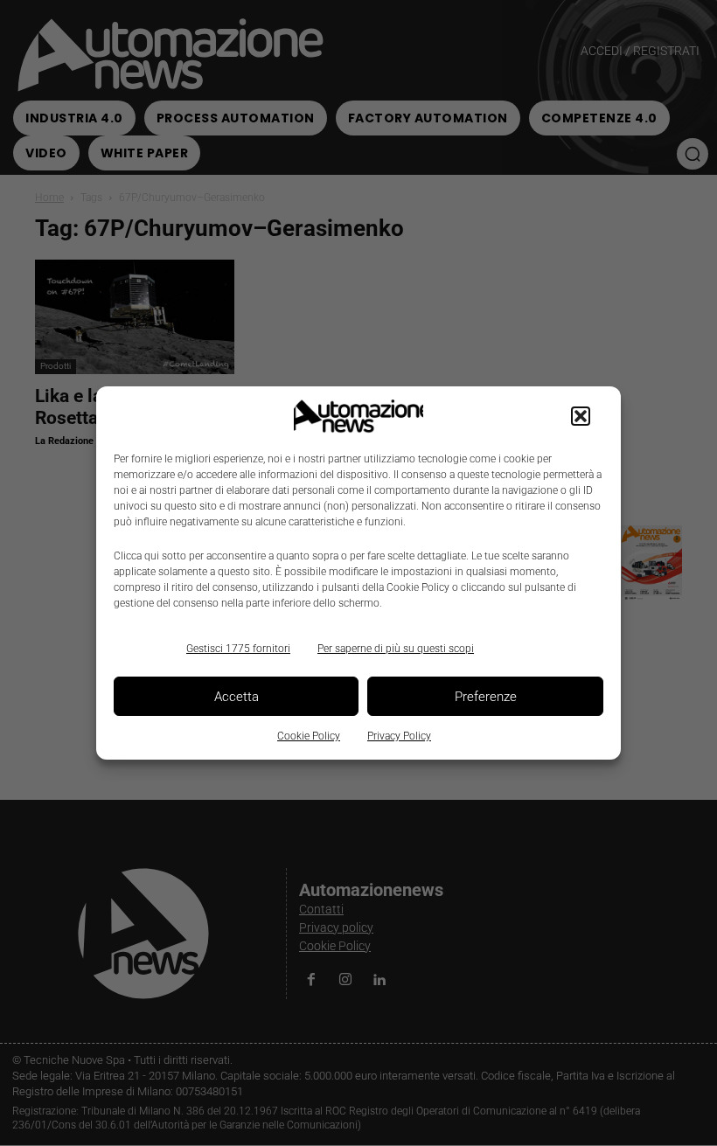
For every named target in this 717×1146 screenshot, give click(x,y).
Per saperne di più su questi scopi (395, 648)
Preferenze (486, 697)
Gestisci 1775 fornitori (238, 648)
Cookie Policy (308, 736)
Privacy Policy (399, 736)
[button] (580, 416)
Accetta (236, 697)
